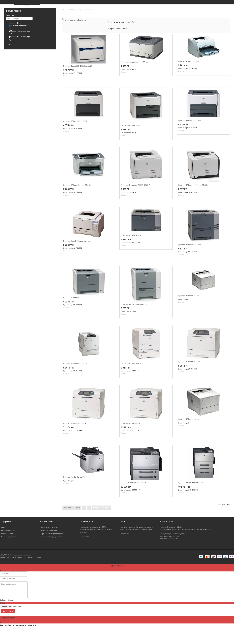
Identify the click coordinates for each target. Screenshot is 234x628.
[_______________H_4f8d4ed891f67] (168, 329)
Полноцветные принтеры (20, 36)
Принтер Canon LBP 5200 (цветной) (77, 66)
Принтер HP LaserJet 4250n (189, 362)
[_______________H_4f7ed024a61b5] (226, 37)
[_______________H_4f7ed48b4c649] (111, 91)
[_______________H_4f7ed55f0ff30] (168, 91)
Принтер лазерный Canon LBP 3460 (135, 62)
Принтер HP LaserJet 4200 (131, 423)
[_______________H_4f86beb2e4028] (226, 270)
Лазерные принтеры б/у (19, 25)
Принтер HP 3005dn (71, 298)
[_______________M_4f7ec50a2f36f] (168, 448)
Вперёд (96, 507)
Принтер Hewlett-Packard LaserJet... (77, 241)
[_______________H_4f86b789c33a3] (168, 270)
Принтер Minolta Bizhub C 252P (133, 483)
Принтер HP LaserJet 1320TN (75, 121)
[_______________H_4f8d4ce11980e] (111, 329)
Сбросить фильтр (16, 22)
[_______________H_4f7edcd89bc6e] (226, 150)
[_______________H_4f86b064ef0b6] (111, 270)
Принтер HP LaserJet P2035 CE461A (135, 185)
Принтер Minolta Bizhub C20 (74, 477)
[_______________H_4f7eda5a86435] (111, 150)
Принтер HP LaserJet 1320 (131, 126)
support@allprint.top (171, 536)
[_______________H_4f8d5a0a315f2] (168, 389)
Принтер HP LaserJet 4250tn (132, 364)
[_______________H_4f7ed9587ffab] (226, 91)
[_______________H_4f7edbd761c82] (168, 150)
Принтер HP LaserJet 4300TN (75, 364)
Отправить (8, 611)
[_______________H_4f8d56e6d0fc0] (226, 329)
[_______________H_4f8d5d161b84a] (111, 389)
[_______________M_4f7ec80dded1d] (226, 448)
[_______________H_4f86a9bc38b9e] (226, 210)
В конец (106, 507)
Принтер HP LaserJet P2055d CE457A (193, 185)
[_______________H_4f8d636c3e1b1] (226, 389)
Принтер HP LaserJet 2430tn (189, 245)
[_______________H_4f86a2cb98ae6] (111, 210)
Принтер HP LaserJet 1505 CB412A (77, 185)
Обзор (2, 603)
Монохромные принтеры (20, 31)
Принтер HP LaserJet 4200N (74, 423)
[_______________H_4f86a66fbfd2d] (168, 210)
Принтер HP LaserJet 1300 (188, 61)
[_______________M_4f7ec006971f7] (111, 448)
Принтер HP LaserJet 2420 (131, 235)
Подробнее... (85, 536)
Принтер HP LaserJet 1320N (189, 120)
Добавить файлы (7, 600)
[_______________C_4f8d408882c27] (111, 37)
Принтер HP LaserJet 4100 (188, 296)
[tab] (30, 15)
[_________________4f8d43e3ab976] (168, 37)
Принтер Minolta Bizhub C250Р (190, 483)
